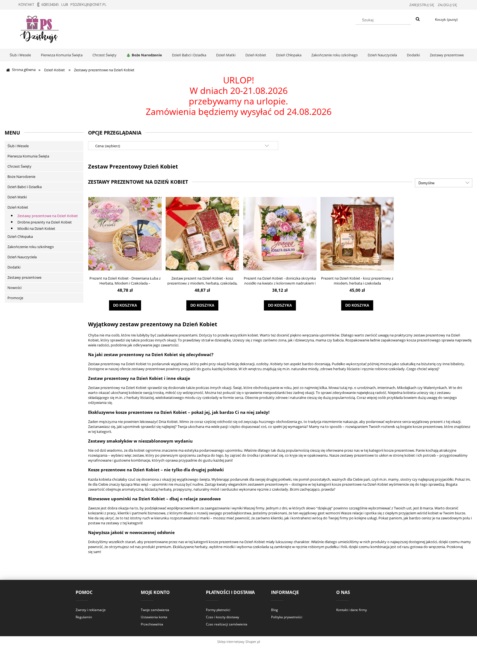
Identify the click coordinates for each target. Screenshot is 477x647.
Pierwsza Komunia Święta (28, 156)
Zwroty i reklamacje (91, 609)
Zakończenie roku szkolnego (30, 246)
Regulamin (84, 617)
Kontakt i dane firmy (351, 609)
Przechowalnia (152, 624)
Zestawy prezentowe (24, 277)
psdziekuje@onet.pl (88, 4)
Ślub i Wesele (18, 145)
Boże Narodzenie (21, 176)
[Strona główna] (40, 28)
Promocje (15, 297)
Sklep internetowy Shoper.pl (238, 641)
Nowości (14, 287)
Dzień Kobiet (17, 207)
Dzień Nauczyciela (22, 256)
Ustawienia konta (154, 617)
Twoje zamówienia (155, 609)
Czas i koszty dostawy (222, 617)
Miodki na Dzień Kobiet (36, 228)
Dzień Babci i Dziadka (24, 186)
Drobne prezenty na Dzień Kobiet (44, 222)
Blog (274, 609)
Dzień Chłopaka (20, 236)
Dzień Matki (17, 196)
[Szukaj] (418, 19)
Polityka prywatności (286, 617)
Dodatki (13, 267)
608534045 (50, 4)
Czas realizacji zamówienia (226, 624)
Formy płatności (218, 609)
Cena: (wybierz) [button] (107, 145)
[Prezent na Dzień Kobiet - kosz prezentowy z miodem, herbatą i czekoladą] (357, 233)
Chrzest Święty (19, 166)
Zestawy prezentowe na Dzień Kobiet (47, 215)
